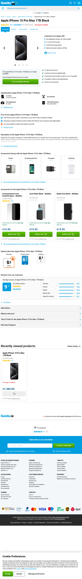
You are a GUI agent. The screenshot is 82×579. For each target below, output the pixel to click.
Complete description (10, 146)
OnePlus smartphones (35, 466)
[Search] (78, 8)
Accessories (6, 474)
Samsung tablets (62, 463)
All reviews (6, 302)
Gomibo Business (62, 477)
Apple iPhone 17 (5, 463)
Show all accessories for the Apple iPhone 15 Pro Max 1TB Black (24, 182)
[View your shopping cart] (79, 3)
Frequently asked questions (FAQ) (38, 498)
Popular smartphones (10, 460)
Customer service (36, 474)
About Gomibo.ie (15, 522)
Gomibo (4, 492)
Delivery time (32, 480)
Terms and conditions (53, 522)
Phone (8, 16)
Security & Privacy (6, 496)
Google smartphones (35, 470)
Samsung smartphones (35, 464)
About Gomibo (5, 495)
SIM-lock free (51, 53)
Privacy (24, 522)
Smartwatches (5, 486)
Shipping (31, 482)
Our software (4, 498)
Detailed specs (8, 107)
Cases (2, 477)
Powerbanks (4, 480)
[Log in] (70, 3)
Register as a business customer (66, 479)
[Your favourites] (75, 3)
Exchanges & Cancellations (37, 484)
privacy (18, 569)
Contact (32, 492)
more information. (60, 519)
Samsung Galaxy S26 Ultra (8, 464)
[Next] (37, 48)
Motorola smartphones (35, 468)
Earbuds (3, 482)
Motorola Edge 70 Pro (7, 468)
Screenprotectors (6, 479)
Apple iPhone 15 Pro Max (25, 16)
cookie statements (30, 569)
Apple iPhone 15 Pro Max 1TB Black (45, 16)
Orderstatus (32, 479)
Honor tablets (61, 468)
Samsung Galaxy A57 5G (8, 466)
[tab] (15, 65)
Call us (31, 495)
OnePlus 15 (4, 470)
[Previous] (4, 48)
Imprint (30, 522)
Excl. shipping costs (14, 239)
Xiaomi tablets (61, 466)
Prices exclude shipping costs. (60, 517)
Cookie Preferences (39, 522)
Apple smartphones (34, 463)
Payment (31, 477)
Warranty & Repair (34, 486)
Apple (14, 16)
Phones (32, 460)
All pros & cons (8, 127)
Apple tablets (61, 464)
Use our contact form (35, 496)
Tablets (60, 460)
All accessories (5, 488)
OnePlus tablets (61, 470)
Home (2, 16)
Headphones (4, 484)
